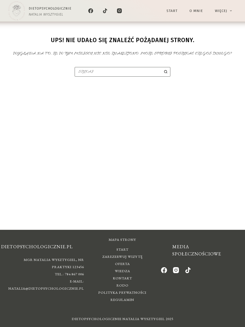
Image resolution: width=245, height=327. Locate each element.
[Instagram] (119, 11)
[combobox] (118, 72)
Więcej (221, 11)
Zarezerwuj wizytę (122, 256)
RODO (122, 285)
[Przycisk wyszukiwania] (165, 71)
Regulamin (122, 299)
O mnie (196, 11)
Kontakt (122, 278)
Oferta (122, 263)
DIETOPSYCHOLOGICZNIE (50, 8)
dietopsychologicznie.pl (37, 246)
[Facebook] (91, 11)
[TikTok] (105, 11)
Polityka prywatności (122, 292)
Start (172, 11)
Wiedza (122, 271)
